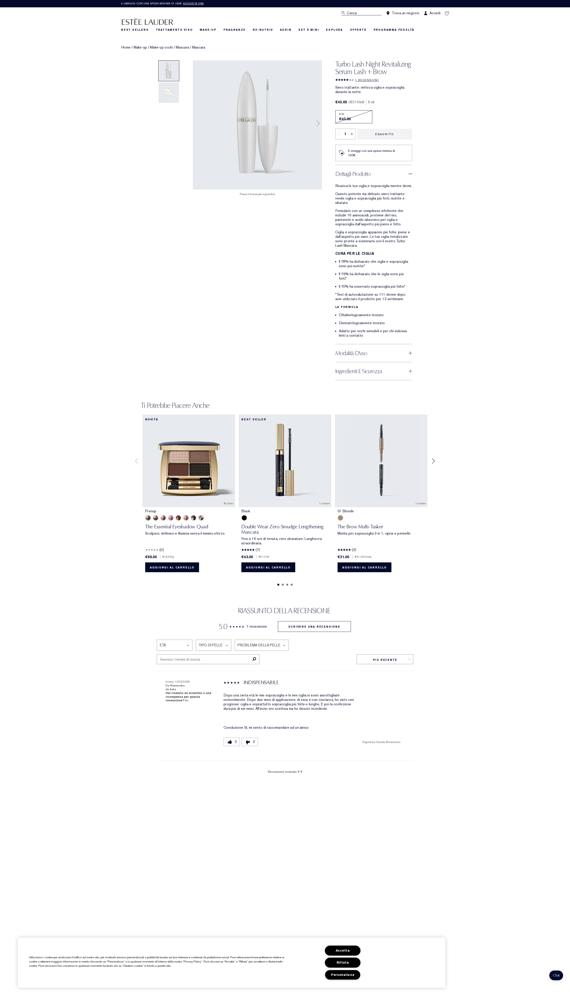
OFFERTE (358, 30)
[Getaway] (178, 518)
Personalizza (342, 975)
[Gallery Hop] (156, 518)
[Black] (244, 518)
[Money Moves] (201, 518)
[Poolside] (193, 518)
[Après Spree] (163, 518)
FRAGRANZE (235, 30)
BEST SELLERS (135, 30)
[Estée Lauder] (147, 21)
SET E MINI (308, 30)
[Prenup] (148, 518)
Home (125, 47)
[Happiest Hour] (171, 518)
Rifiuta (343, 962)
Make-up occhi (161, 47)
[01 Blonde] (340, 518)
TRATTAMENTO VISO (174, 30)
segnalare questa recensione (381, 742)
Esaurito (384, 134)
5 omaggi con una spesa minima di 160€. (162, 3)
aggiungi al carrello (172, 567)
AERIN (285, 30)
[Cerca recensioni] (254, 659)
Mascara (182, 47)
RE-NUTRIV (263, 30)
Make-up (140, 47)
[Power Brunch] (186, 518)
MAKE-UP (208, 30)
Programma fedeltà (394, 30)
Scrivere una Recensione (314, 627)
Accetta (343, 950)
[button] (556, 975)
